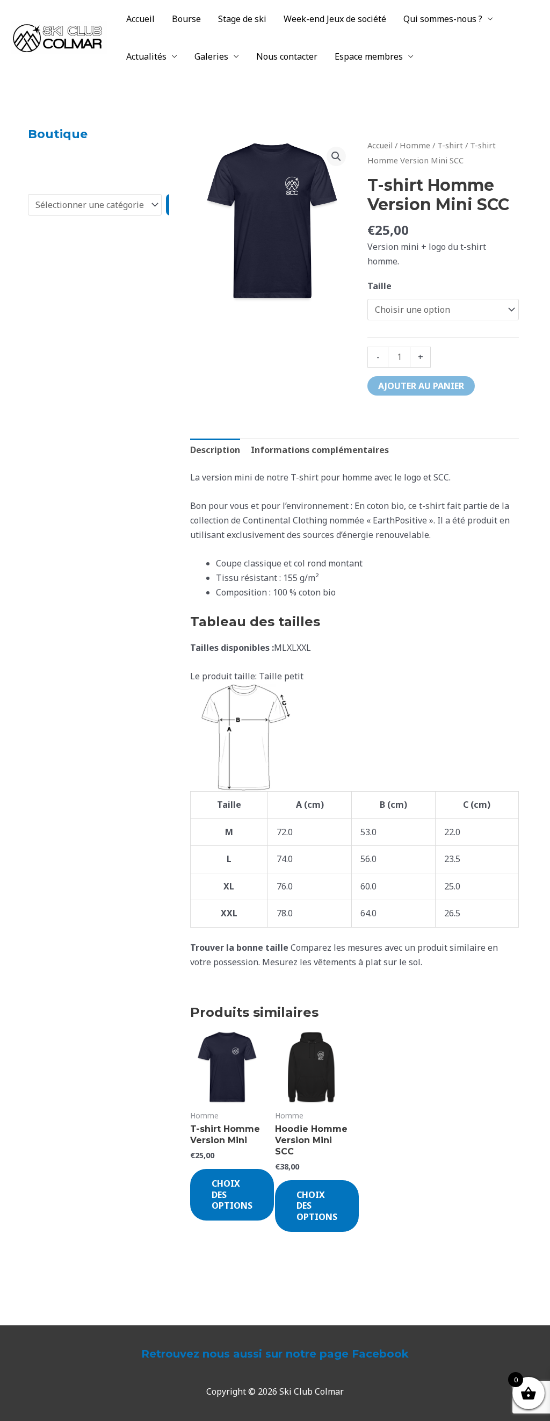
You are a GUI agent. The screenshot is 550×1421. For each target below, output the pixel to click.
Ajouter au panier (421, 386)
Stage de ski (242, 19)
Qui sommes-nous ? (442, 19)
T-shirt (450, 145)
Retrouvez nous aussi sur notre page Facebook (275, 1353)
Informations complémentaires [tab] (320, 450)
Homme (415, 145)
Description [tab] (215, 450)
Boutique (58, 134)
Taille (379, 286)
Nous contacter (286, 56)
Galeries (211, 56)
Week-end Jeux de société (335, 19)
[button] (336, 156)
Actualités (146, 56)
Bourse (186, 19)
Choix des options (232, 1195)
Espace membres (369, 56)
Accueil (140, 19)
